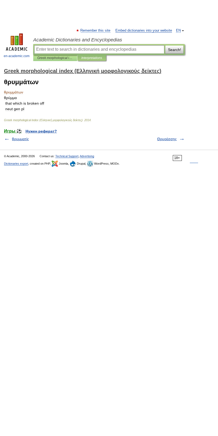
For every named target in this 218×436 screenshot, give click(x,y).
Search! (174, 50)
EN (178, 30)
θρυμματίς (20, 139)
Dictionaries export (16, 163)
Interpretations (91, 58)
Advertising (87, 156)
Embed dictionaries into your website (143, 30)
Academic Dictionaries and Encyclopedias (77, 39)
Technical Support (66, 156)
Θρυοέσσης (167, 139)
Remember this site (95, 30)
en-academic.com (17, 56)
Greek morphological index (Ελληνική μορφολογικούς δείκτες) (55, 58)
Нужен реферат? (41, 131)
